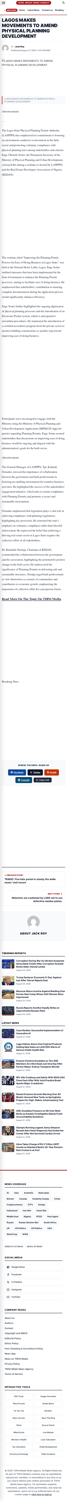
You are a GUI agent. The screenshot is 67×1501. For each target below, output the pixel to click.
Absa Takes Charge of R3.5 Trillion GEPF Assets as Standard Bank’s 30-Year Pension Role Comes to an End (39, 1147)
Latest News (33, 10)
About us (9, 1318)
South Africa (50, 1222)
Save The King (48, 1418)
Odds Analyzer (48, 1454)
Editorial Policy (13, 1338)
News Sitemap (35, 1246)
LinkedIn (25, 780)
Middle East (12, 1216)
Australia (28, 1193)
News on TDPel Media (16, 1358)
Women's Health (18, 1439)
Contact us (47, 10)
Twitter (36, 772)
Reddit (53, 772)
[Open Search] (63, 3)
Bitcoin (10, 1199)
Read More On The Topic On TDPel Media (31, 598)
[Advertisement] (33, 193)
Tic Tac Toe (19, 1411)
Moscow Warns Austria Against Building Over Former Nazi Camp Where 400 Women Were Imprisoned (40, 994)
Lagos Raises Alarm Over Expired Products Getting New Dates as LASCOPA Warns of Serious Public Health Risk (39, 1047)
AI (8, 1193)
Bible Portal (19, 1432)
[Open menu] (3, 3)
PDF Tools (19, 1396)
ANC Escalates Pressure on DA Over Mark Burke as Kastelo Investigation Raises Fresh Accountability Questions (39, 1113)
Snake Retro (48, 1403)
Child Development (48, 1447)
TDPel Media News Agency (33, 3)
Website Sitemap (14, 1246)
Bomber (48, 1411)
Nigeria (27, 1216)
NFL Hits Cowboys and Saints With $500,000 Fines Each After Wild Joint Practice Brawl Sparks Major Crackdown (40, 1080)
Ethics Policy (12, 1343)
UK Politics (20, 1228)
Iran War (27, 1210)
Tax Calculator (19, 1447)
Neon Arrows (19, 1418)
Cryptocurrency (15, 1204)
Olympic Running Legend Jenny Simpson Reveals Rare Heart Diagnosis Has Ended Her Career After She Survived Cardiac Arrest (40, 1130)
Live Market (48, 1432)
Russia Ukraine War (28, 1222)
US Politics (36, 1228)
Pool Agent (52, 1216)
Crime (57, 1199)
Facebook (19, 772)
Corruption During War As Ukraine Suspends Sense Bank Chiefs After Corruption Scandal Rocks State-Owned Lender (40, 963)
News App (10, 1353)
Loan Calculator (48, 1439)
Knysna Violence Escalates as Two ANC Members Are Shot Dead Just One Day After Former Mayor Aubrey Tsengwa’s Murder (39, 1063)
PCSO (39, 1216)
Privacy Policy (12, 1363)
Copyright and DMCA (16, 1333)
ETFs (30, 1204)
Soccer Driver (48, 1425)
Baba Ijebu (43, 1193)
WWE (25, 1234)
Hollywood (12, 1210)
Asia (16, 1193)
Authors (9, 1323)
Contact (9, 1328)
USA (49, 1228)
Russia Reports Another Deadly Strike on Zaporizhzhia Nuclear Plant (37, 1009)
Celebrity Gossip (40, 1199)
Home (22, 10)
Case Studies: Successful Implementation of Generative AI (39, 1032)
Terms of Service (14, 1374)
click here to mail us (41, 1494)
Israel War (41, 1210)
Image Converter (48, 1396)
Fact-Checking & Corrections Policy (24, 1348)
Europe (41, 1204)
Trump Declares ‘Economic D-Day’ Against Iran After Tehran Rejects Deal (38, 979)
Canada (23, 1199)
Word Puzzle (19, 1403)
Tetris (19, 1425)
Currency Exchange (19, 1454)
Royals (10, 1222)
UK (8, 1228)
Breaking (11, 10)
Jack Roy (19, 46)
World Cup (12, 1234)
